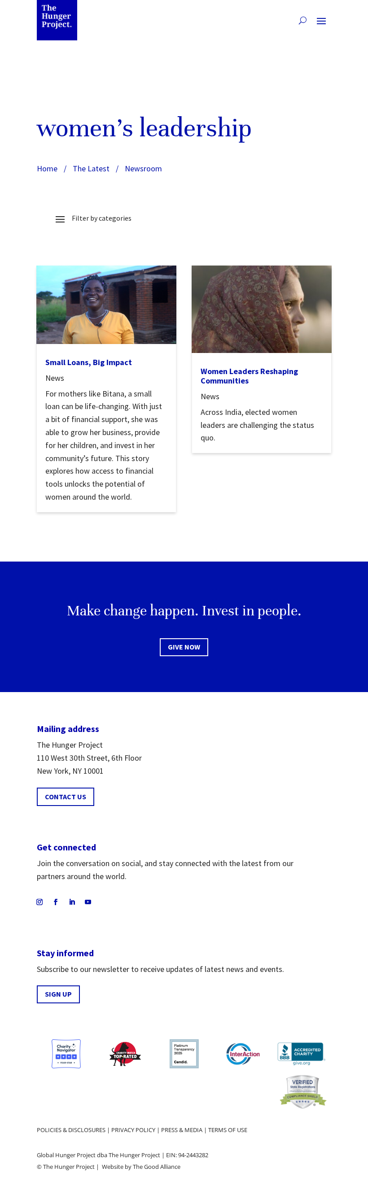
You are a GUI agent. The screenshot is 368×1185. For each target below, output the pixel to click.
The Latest (91, 168)
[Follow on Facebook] (55, 902)
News (54, 378)
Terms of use (227, 1130)
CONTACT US (65, 796)
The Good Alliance (156, 1167)
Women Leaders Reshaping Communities (249, 376)
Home (47, 168)
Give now (184, 646)
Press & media (181, 1130)
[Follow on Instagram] (39, 902)
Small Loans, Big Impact (88, 362)
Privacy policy (133, 1130)
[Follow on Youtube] (88, 902)
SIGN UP (58, 993)
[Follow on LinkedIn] (72, 902)
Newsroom (143, 168)
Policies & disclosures (71, 1130)
